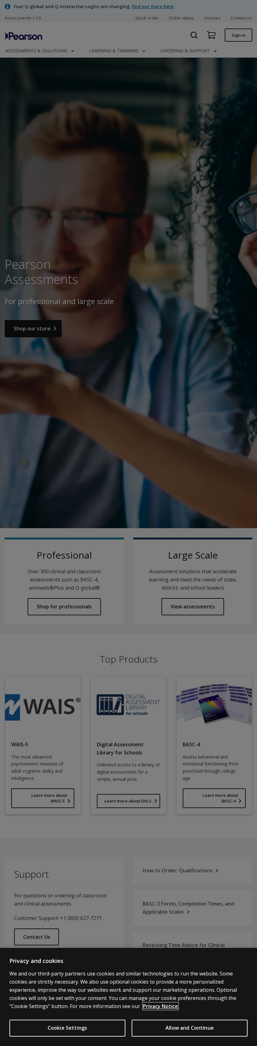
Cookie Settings (67, 1027)
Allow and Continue (189, 1027)
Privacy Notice (160, 1006)
